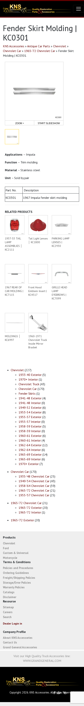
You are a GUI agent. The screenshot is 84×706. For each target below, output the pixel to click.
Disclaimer (9, 597)
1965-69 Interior (30, 459)
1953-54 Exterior (30, 412)
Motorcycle (10, 558)
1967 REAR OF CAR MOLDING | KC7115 (14, 291)
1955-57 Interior (30, 422)
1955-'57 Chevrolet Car (34, 495)
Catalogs (8, 592)
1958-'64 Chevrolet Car (34, 486)
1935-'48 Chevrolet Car (34, 476)
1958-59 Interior (30, 431)
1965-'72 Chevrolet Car (39, 51)
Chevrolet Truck (29, 384)
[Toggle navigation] (78, 9)
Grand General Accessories (20, 647)
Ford (6, 548)
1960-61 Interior (30, 440)
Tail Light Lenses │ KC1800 (38, 240)
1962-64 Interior (30, 450)
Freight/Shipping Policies (19, 578)
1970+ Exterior (29, 464)
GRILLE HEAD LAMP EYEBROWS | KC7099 (59, 293)
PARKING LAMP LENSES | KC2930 (60, 242)
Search (7, 617)
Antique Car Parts (38, 46)
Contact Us (10, 642)
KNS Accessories (13, 46)
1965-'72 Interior (30, 512)
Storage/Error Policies (17, 582)
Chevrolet (59, 46)
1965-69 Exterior (30, 454)
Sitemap (8, 607)
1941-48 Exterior (30, 398)
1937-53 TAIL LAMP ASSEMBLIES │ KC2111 (13, 244)
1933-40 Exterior (30, 375)
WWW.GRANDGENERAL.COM (42, 661)
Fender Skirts (27, 393)
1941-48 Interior (30, 403)
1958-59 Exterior (30, 426)
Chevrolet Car (12, 51)
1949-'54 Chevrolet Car (34, 481)
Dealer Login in (12, 623)
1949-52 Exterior (30, 407)
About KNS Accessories (17, 638)
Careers (8, 612)
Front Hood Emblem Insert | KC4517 (37, 291)
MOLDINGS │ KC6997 (13, 338)
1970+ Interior (28, 379)
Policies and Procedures (18, 568)
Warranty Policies (14, 587)
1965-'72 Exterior (30, 508)
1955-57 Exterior (30, 417)
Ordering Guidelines (16, 573)
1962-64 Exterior (30, 445)
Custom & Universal (15, 553)
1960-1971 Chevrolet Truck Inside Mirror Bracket (37, 341)
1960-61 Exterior (30, 436)
